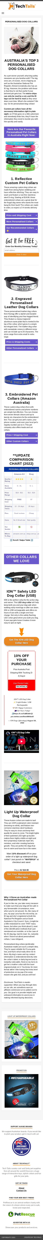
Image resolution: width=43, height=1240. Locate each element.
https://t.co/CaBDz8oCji (23, 713)
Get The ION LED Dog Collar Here (21, 641)
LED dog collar (24, 602)
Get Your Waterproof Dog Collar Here (21, 876)
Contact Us (21, 1191)
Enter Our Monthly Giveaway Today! (21, 246)
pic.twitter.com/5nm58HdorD (22, 716)
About (21, 1188)
